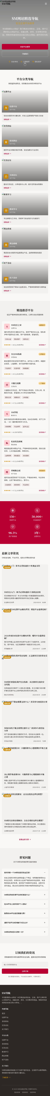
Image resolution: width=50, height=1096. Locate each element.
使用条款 (25, 1092)
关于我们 (5, 1029)
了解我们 (25, 54)
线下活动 (5, 1059)
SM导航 (6, 993)
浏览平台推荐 (25, 47)
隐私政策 (17, 1092)
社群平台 (5, 1017)
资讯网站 (5, 1021)
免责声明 (33, 1092)
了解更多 (5, 1077)
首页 (3, 1013)
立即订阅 (25, 971)
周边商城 (5, 1056)
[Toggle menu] (45, 3)
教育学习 (5, 1052)
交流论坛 (5, 1025)
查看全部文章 (24, 839)
